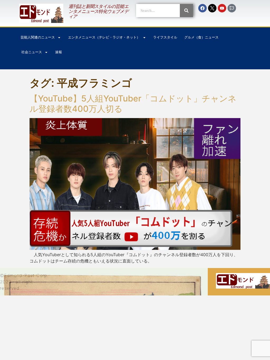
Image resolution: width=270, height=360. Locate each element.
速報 (58, 52)
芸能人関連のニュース (38, 37)
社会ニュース (31, 52)
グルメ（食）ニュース (201, 37)
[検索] (186, 10)
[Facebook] (202, 8)
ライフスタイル (165, 37)
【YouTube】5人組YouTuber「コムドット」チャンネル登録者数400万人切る (133, 103)
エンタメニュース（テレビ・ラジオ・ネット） (104, 37)
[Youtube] (222, 8)
